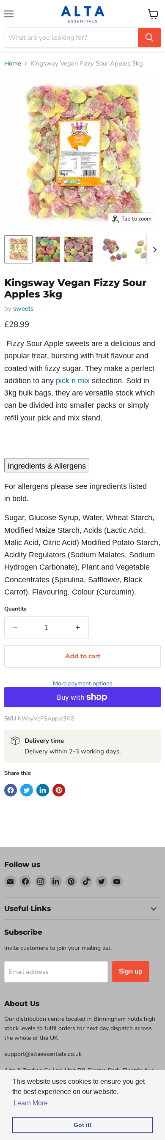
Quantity (15, 609)
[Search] (149, 37)
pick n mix (73, 380)
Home (12, 63)
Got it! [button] (83, 1124)
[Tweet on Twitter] (26, 790)
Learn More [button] (31, 1103)
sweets (23, 308)
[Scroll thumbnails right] (153, 249)
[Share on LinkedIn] (42, 790)
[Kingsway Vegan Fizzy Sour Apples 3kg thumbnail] (18, 249)
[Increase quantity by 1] (78, 627)
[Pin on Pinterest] (58, 790)
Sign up (131, 971)
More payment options (83, 683)
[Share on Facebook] (10, 790)
